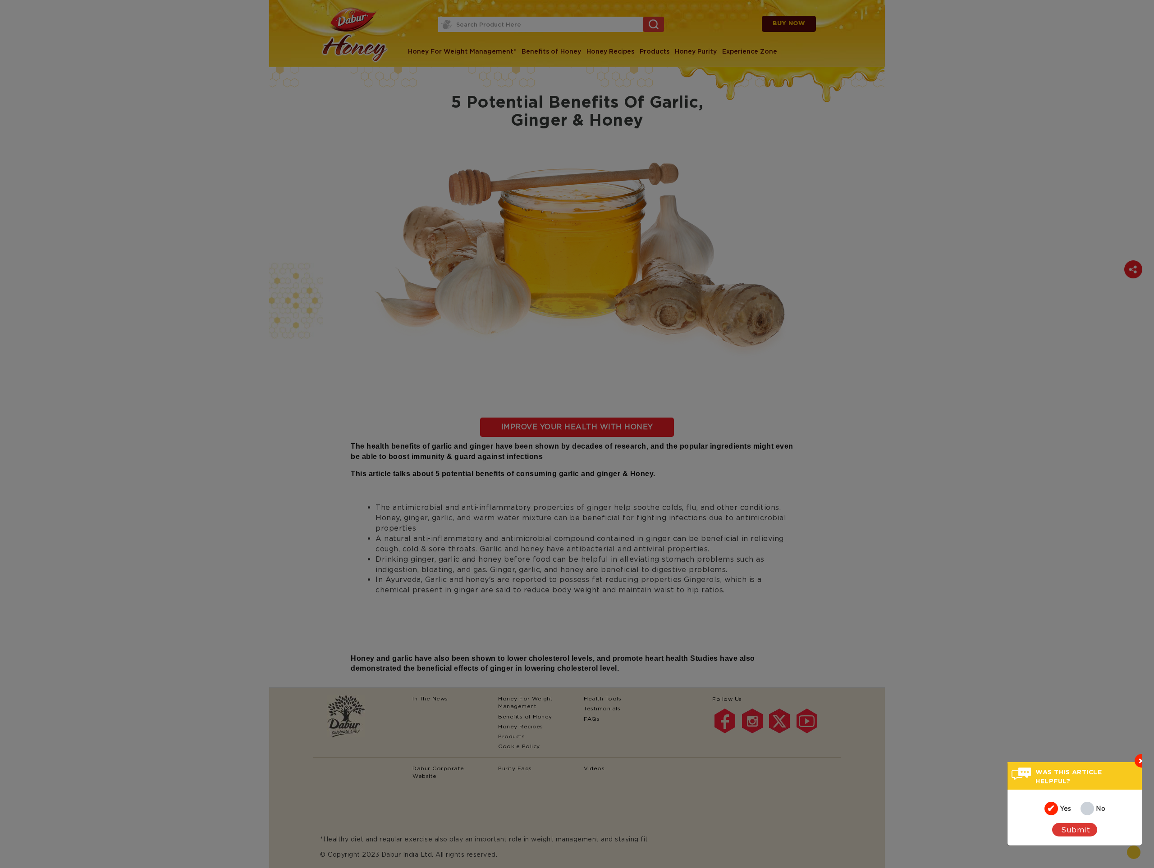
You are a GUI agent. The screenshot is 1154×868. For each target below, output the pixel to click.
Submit (1075, 829)
